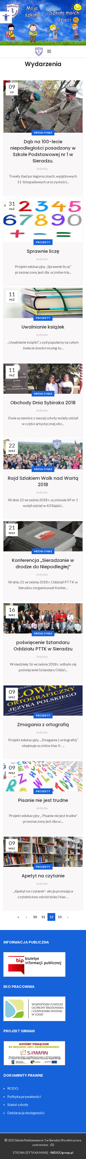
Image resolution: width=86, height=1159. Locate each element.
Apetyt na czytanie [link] (43, 876)
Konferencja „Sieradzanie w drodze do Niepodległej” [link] (43, 563)
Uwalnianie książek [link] (43, 327)
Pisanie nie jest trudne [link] (43, 800)
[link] (6, 17)
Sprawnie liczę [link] (43, 251)
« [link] (18, 917)
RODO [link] (12, 1088)
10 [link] (35, 917)
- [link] (50, 1145)
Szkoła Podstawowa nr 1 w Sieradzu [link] (37, 1140)
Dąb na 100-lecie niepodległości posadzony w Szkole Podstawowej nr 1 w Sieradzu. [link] (43, 151)
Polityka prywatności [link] (24, 1096)
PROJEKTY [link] (43, 242)
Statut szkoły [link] (17, 1104)
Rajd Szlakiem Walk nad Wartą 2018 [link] (43, 481)
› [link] (67, 917)
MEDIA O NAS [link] (43, 132)
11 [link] (43, 917)
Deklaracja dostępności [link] (25, 1112)
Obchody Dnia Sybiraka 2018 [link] (43, 402)
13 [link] (59, 917)
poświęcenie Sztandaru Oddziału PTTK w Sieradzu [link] (43, 645)
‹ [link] (26, 917)
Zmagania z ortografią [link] (43, 724)
